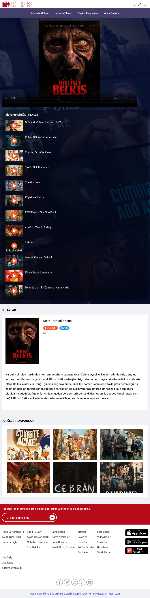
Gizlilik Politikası (61, 593)
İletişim (48, 593)
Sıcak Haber (104, 552)
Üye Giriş (7, 557)
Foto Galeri (103, 531)
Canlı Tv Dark (34, 531)
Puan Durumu (60, 542)
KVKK (84, 593)
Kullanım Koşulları (98, 593)
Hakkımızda (36, 593)
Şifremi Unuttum (12, 567)
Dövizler (82, 536)
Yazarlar (102, 542)
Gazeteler (103, 547)
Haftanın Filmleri (63, 13)
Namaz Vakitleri (61, 536)
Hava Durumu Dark (13, 531)
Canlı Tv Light (10, 542)
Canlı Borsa (58, 531)
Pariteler (83, 552)
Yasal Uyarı (114, 593)
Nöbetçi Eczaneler (38, 542)
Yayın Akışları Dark (38, 536)
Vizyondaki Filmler (40, 13)
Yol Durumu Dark (12, 536)
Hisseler (82, 542)
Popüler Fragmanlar (88, 13)
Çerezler (75, 593)
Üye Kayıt (7, 562)
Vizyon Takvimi (111, 13)
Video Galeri (104, 536)
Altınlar (82, 531)
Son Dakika (33, 547)
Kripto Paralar (86, 547)
